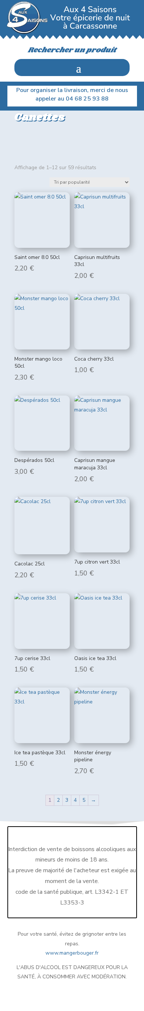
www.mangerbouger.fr (72, 952)
